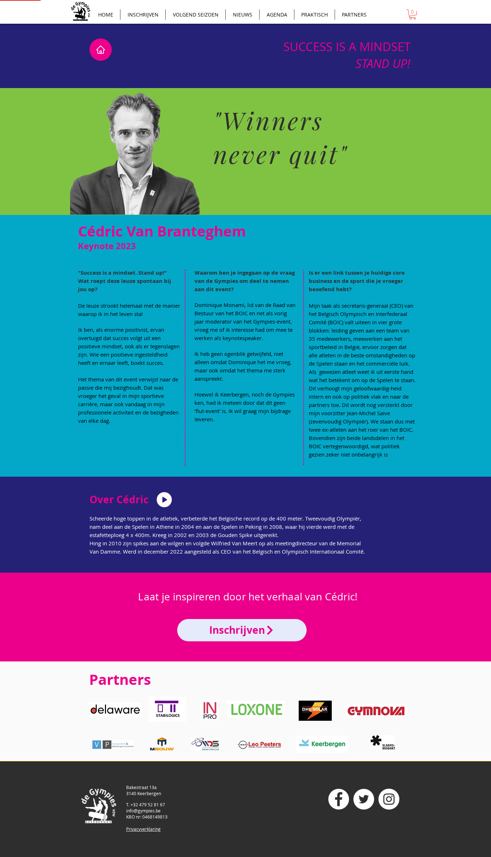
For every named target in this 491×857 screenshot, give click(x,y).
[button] (413, 14)
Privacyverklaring (143, 829)
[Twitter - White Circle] (363, 799)
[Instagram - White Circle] (388, 799)
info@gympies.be (143, 811)
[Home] (101, 49)
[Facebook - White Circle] (338, 799)
